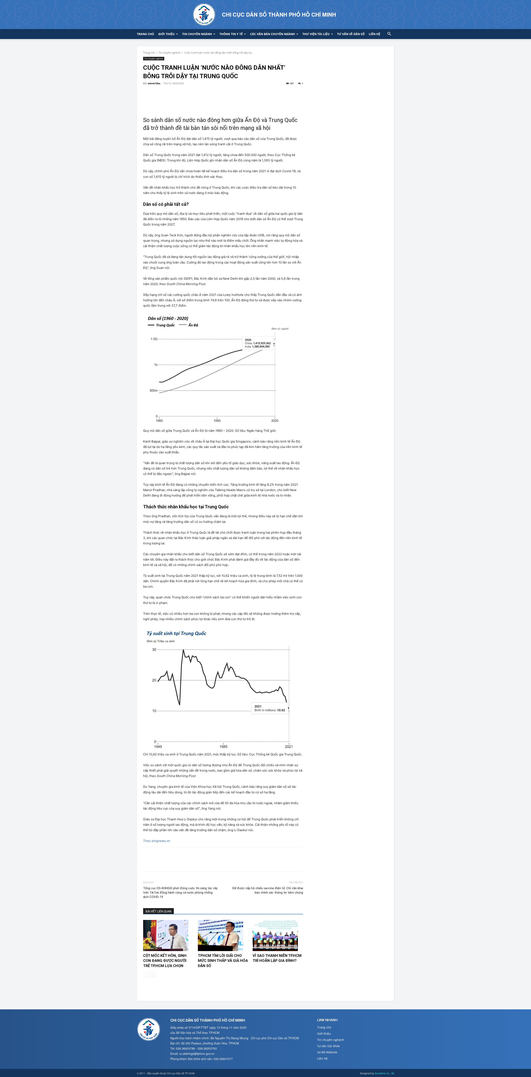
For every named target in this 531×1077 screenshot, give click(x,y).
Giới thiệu (166, 34)
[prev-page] (145, 974)
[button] (389, 34)
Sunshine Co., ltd (384, 1073)
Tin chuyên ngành (197, 34)
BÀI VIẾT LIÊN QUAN (158, 911)
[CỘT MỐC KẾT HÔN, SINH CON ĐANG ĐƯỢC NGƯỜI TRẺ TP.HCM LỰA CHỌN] (168, 935)
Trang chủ (145, 34)
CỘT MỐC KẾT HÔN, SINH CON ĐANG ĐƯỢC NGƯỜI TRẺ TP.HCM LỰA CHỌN (164, 960)
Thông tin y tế (231, 34)
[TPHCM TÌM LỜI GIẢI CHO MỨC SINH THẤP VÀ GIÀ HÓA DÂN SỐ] (223, 935)
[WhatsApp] (176, 93)
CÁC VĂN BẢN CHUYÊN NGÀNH (272, 34)
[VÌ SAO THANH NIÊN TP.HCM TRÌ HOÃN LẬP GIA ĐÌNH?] (278, 935)
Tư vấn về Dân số (351, 34)
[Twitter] (157, 93)
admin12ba (154, 83)
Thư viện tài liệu (316, 34)
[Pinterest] (166, 93)
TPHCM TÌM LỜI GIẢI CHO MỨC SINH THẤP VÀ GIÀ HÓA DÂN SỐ (223, 960)
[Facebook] (147, 93)
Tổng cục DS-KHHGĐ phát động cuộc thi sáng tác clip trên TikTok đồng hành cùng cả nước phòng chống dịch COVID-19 (180, 892)
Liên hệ (374, 34)
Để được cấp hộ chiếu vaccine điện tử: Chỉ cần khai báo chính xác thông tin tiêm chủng (267, 890)
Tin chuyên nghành (169, 52)
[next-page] (152, 974)
